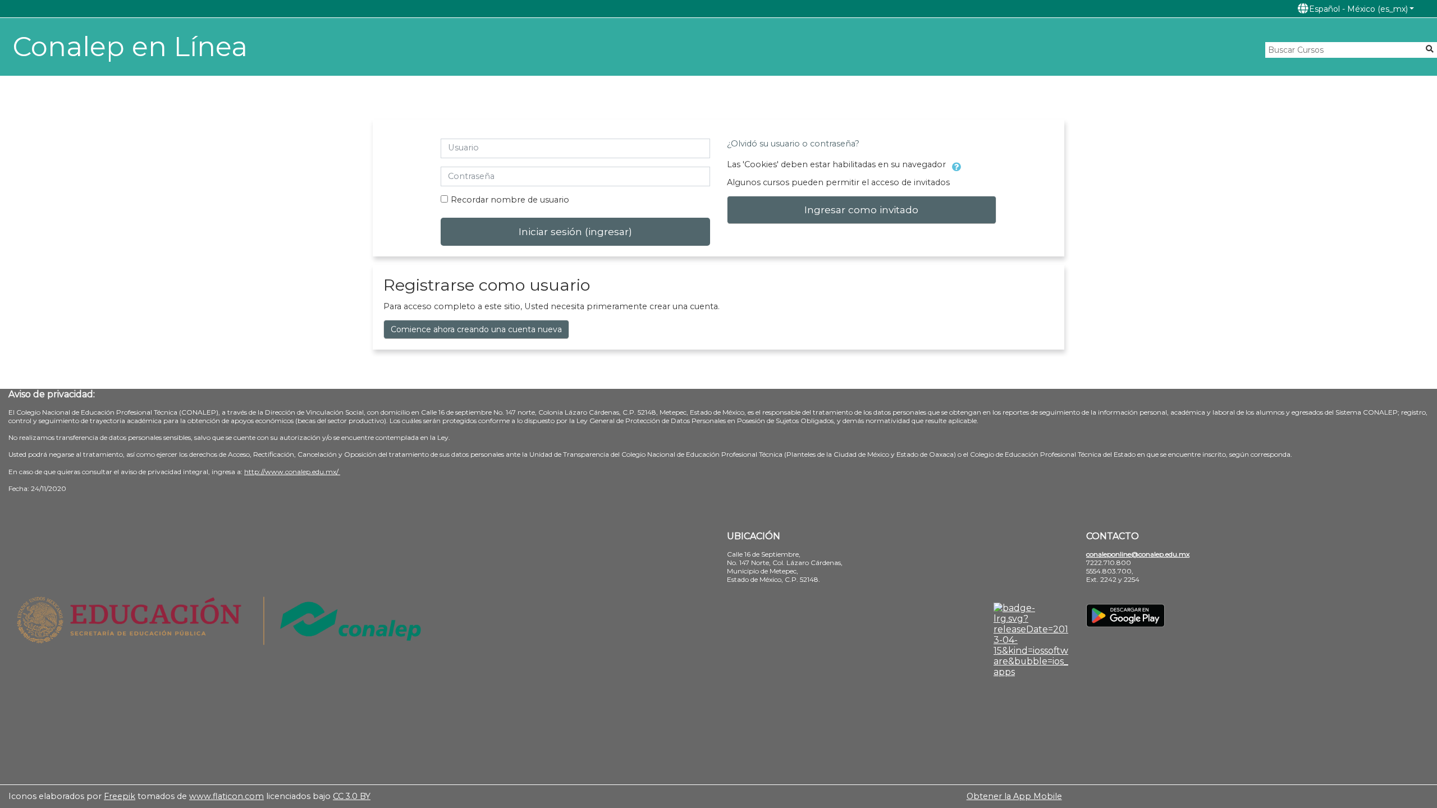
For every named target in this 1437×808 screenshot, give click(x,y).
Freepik (119, 796)
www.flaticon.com (226, 796)
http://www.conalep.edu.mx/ (292, 471)
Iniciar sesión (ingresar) (575, 231)
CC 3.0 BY (351, 796)
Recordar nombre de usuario (510, 200)
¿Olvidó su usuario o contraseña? (793, 144)
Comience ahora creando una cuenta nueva (476, 329)
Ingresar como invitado (861, 209)
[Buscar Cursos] (1430, 48)
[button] (1355, 8)
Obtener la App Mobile (1014, 796)
